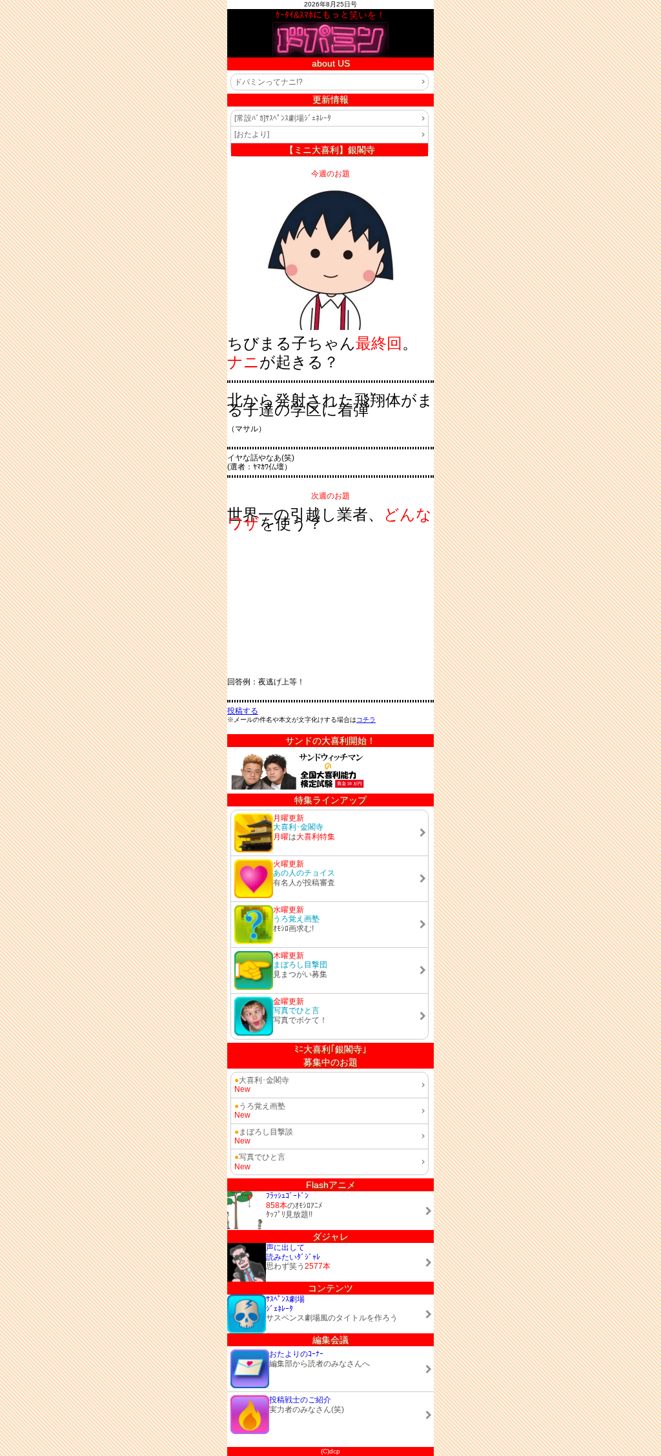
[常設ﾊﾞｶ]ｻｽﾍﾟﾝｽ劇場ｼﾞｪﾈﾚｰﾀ (282, 118)
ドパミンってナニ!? (268, 82)
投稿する (242, 710)
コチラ (366, 719)
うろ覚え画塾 (259, 1106)
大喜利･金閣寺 (261, 1080)
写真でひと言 (259, 1157)
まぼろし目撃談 (263, 1131)
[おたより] (251, 134)
